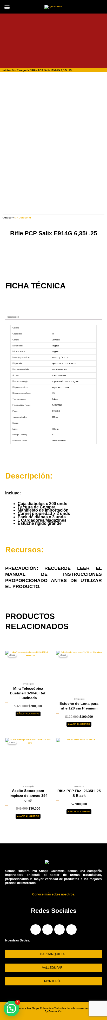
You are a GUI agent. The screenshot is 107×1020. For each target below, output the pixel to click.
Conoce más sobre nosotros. (53, 894)
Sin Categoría (20, 70)
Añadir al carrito (28, 714)
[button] (7, 7)
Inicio (6, 70)
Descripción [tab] (13, 317)
